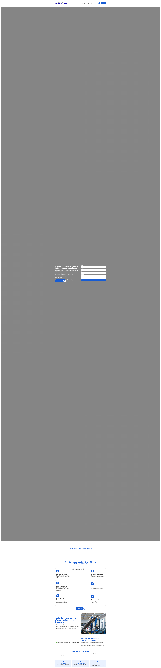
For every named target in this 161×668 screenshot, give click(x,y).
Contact (95, 3)
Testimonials (81, 3)
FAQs (89, 3)
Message (82, 274)
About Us (76, 3)
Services (71, 3)
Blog (92, 3)
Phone (82, 268)
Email (82, 271)
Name (82, 265)
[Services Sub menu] (73, 3)
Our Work (85, 3)
